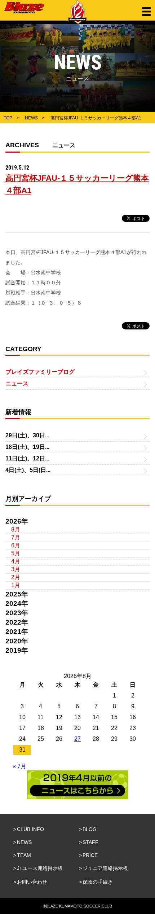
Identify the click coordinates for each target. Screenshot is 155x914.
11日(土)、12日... (27, 458)
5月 (15, 553)
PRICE (90, 855)
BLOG (90, 829)
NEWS (24, 842)
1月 (15, 585)
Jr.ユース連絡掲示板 (40, 868)
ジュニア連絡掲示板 (105, 868)
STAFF (90, 842)
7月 (15, 537)
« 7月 (19, 766)
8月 (15, 529)
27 (77, 739)
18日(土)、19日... (27, 447)
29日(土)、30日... (27, 435)
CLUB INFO (30, 829)
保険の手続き (98, 882)
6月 (15, 545)
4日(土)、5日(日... (27, 470)
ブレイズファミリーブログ (40, 372)
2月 (15, 577)
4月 (15, 561)
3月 (15, 569)
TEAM (24, 855)
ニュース (16, 383)
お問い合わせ (32, 882)
